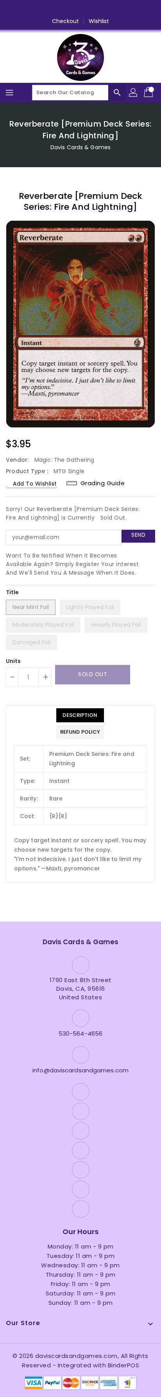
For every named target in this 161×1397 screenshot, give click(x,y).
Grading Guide (102, 483)
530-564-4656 (80, 1033)
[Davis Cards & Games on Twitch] (110, 9)
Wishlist (99, 21)
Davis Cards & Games (80, 147)
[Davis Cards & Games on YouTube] (80, 9)
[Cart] (149, 92)
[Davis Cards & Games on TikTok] (125, 9)
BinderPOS (124, 1365)
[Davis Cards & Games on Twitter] (51, 9)
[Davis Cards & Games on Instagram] (66, 9)
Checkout (65, 21)
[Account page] (133, 92)
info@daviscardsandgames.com (80, 1070)
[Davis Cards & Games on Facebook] (36, 9)
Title (12, 592)
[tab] (80, 715)
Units (13, 661)
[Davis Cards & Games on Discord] (95, 9)
